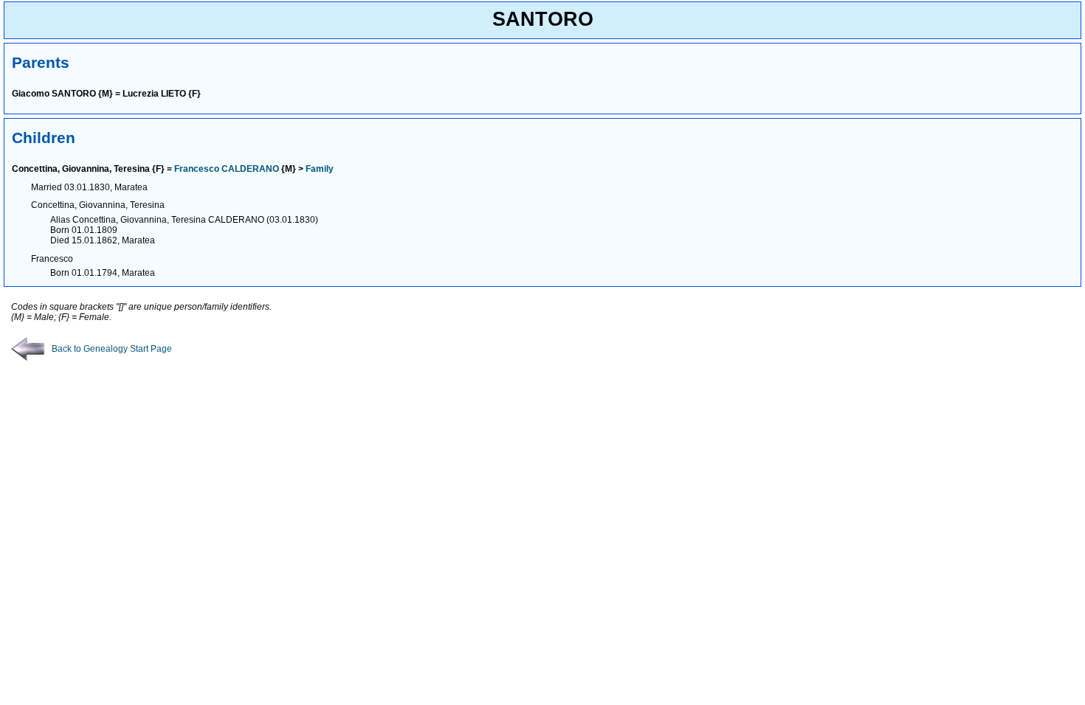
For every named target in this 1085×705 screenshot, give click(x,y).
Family (320, 169)
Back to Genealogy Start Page (112, 349)
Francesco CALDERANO (226, 169)
